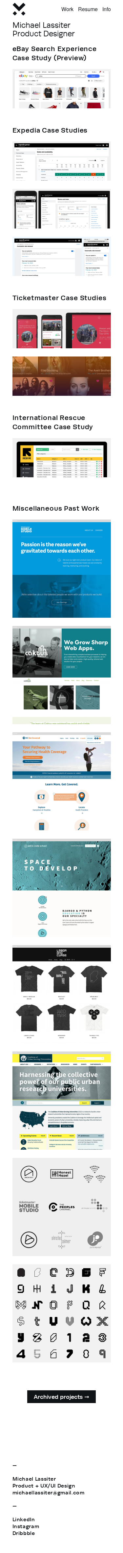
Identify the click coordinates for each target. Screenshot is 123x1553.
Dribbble (23, 1533)
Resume (88, 9)
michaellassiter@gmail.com (48, 1492)
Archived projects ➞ (61, 1396)
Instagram (25, 1526)
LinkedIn (23, 1519)
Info (106, 9)
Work (67, 9)
